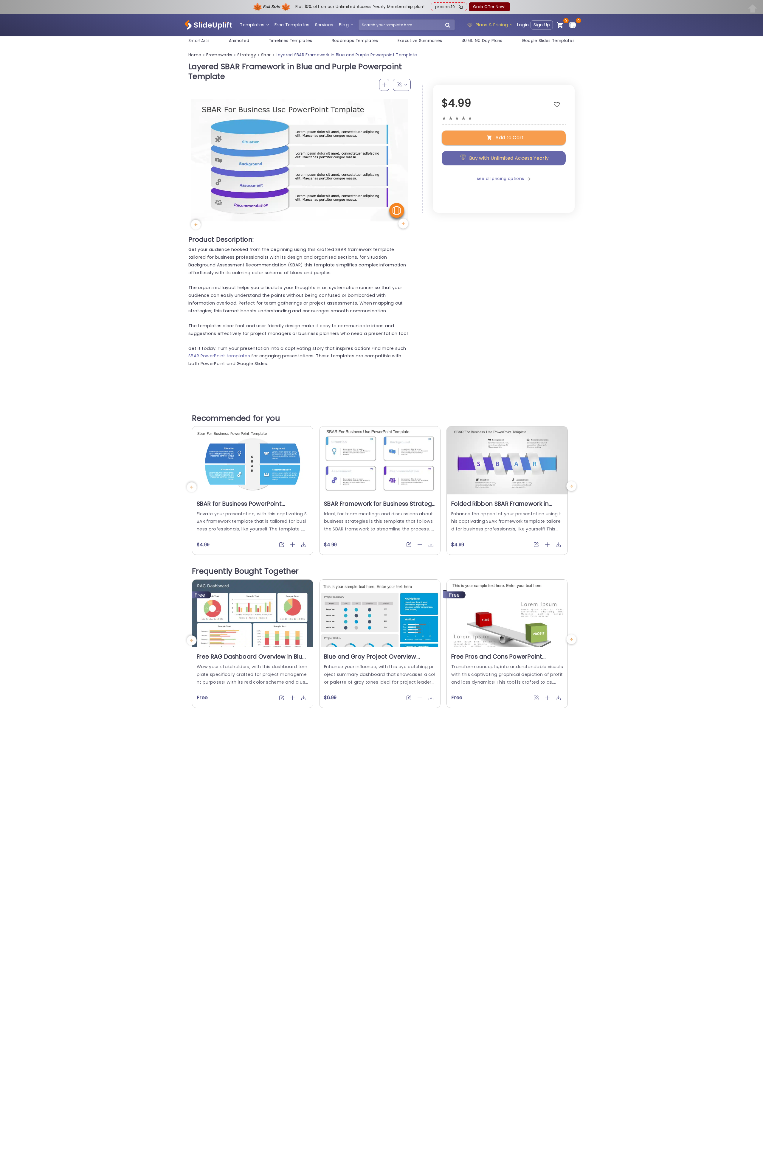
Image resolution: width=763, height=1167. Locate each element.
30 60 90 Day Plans (482, 41)
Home (194, 55)
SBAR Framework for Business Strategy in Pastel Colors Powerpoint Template (379, 507)
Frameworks (219, 55)
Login (523, 25)
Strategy (246, 55)
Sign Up (542, 25)
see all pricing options (500, 179)
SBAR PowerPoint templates (219, 356)
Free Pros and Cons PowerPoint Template (496, 660)
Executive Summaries (420, 41)
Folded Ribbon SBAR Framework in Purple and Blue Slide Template (500, 507)
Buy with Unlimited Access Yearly (509, 158)
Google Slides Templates (548, 41)
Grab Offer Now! (489, 6)
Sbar (266, 55)
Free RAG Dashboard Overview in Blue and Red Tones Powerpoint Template (251, 660)
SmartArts (199, 41)
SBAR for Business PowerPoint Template (239, 507)
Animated (239, 41)
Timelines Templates (290, 41)
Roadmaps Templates (355, 41)
